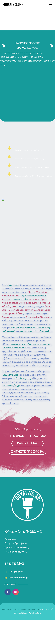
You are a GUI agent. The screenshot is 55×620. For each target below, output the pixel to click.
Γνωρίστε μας (10, 375)
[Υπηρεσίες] (27, 539)
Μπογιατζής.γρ (11, 385)
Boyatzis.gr (13, 285)
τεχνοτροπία (20, 299)
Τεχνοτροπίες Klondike (33, 296)
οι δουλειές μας (22, 378)
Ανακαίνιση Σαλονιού (23, 327)
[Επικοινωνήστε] (27, 543)
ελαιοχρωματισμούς (39, 344)
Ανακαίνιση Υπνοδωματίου (36, 331)
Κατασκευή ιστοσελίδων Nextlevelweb (21, 609)
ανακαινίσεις (18, 344)
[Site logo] (13, 4)
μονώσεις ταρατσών (14, 348)
